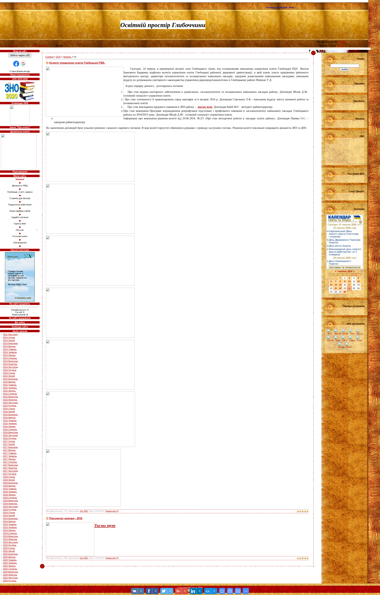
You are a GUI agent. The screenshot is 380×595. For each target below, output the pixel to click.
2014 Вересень (10, 361)
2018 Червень (10, 492)
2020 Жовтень (10, 575)
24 (349, 288)
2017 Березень (10, 447)
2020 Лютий (9, 551)
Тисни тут (104, 525)
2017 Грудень (9, 474)
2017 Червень (10, 456)
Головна (49, 57)
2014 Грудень (9, 370)
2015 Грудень (9, 405)
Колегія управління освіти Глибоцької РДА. (77, 62)
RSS (340, 45)
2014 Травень (10, 349)
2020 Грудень (9, 581)
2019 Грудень (9, 545)
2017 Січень (9, 441)
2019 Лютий (9, 515)
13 (331, 285)
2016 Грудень (9, 438)
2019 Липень (9, 530)
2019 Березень (10, 518)
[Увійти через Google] (23, 64)
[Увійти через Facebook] (16, 64)
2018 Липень (9, 494)
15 (340, 285)
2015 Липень (9, 391)
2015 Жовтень (10, 400)
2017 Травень (10, 453)
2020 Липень (9, 566)
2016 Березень (10, 414)
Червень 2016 (344, 271)
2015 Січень (9, 373)
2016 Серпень (10, 429)
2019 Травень (10, 524)
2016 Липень (9, 426)
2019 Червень (10, 527)
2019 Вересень (10, 536)
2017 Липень (9, 459)
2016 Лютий (9, 411)
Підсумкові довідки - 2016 (65, 518)
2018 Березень (10, 483)
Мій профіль (40, 45)
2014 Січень (9, 337)
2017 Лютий (9, 444)
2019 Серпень (10, 533)
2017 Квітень (9, 450)
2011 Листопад (10, 334)
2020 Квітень (9, 557)
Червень (67, 57)
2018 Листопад (10, 506)
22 (340, 288)
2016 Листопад (10, 435)
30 (345, 292)
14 (335, 285)
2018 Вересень (10, 500)
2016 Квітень (9, 417)
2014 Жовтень (10, 364)
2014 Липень (9, 355)
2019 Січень (9, 512)
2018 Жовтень (10, 503)
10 (349, 281)
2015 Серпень (10, 394)
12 (358, 281)
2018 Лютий (9, 480)
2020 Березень (10, 554)
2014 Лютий (9, 340)
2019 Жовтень (10, 539)
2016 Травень (10, 420)
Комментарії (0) (112, 511)
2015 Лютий (9, 376)
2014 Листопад (10, 367)
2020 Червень (10, 563)
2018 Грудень (9, 509)
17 (349, 285)
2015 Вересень (10, 397)
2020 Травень (10, 560)
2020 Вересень (10, 572)
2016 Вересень (10, 432)
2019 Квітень (9, 521)
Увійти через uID (20, 55)
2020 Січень (9, 548)
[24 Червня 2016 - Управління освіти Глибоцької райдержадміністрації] (222, 591)
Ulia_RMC (84, 511)
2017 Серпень (10, 462)
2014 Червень (10, 352)
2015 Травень (10, 385)
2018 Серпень (10, 497)
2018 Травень (10, 489)
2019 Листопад (10, 542)
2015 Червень (10, 388)
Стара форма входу (20, 71)
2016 (58, 57)
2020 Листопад (10, 578)
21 (335, 288)
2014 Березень (10, 343)
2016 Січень (9, 408)
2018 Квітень (9, 486)
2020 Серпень (10, 569)
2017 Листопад (10, 471)
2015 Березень (10, 379)
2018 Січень (9, 477)
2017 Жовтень (10, 468)
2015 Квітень (9, 382)
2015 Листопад (10, 402)
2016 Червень (10, 423)
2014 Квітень (9, 346)
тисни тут (205, 107)
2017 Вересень (10, 465)
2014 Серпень (10, 358)
